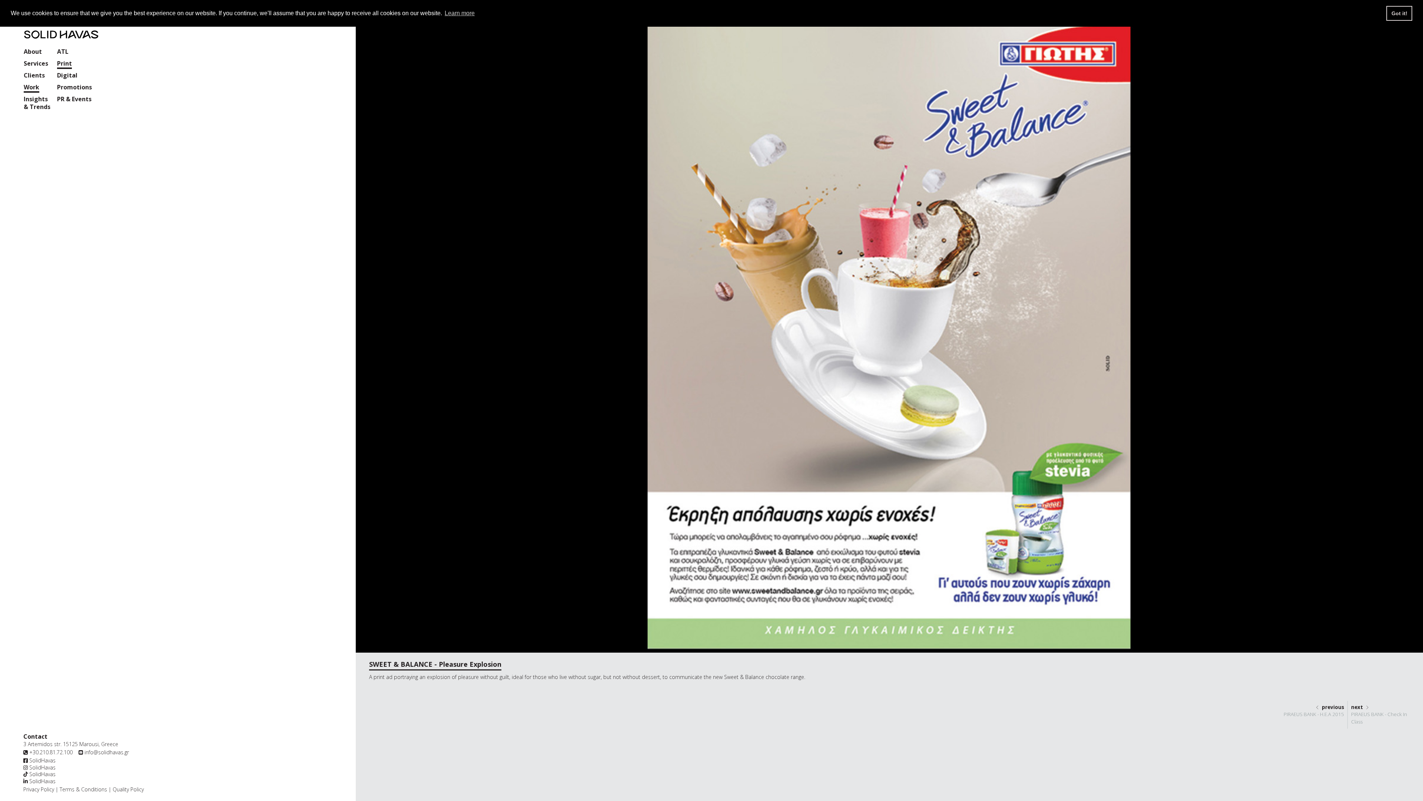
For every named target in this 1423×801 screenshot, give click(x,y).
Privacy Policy (38, 789)
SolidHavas (42, 760)
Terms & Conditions (83, 789)
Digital (67, 75)
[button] (36, 64)
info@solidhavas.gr (106, 752)
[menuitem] (33, 52)
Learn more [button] (460, 13)
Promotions (74, 87)
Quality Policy (127, 789)
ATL (63, 52)
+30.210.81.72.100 (51, 752)
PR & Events (74, 99)
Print (64, 63)
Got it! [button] (1399, 13)
